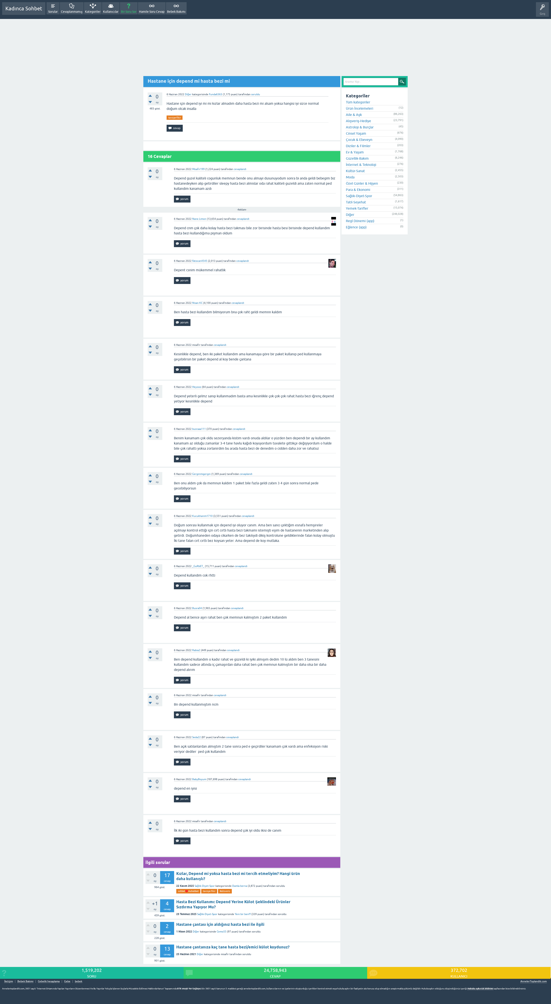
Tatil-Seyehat (356, 202)
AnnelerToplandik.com (533, 981)
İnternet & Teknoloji (361, 165)
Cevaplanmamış (71, 11)
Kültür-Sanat (355, 171)
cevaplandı (240, 169)
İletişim (8, 981)
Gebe (67, 981)
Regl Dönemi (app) (360, 221)
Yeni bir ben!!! (243, 914)
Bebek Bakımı (176, 11)
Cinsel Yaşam (356, 133)
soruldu (255, 94)
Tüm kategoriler (358, 102)
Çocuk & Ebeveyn (359, 140)
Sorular (53, 11)
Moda (350, 177)
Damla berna (239, 885)
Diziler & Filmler (358, 146)
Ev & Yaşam (355, 152)
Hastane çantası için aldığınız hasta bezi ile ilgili (220, 924)
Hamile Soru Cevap (151, 11)
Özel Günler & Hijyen (362, 183)
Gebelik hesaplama (49, 981)
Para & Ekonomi (358, 190)
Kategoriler (93, 11)
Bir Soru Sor (128, 11)
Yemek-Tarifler (357, 208)
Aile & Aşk (354, 115)
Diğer (188, 94)
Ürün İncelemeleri (359, 108)
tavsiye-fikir (174, 117)
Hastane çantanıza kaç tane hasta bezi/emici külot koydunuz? (232, 947)
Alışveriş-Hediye (358, 121)
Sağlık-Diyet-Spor (205, 885)
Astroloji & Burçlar (360, 127)
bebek (78, 981)
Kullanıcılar (110, 11)
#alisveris (225, 891)
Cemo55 (221, 931)
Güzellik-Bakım (357, 158)
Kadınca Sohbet (23, 8)
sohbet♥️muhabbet (188, 891)
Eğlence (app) (356, 227)
